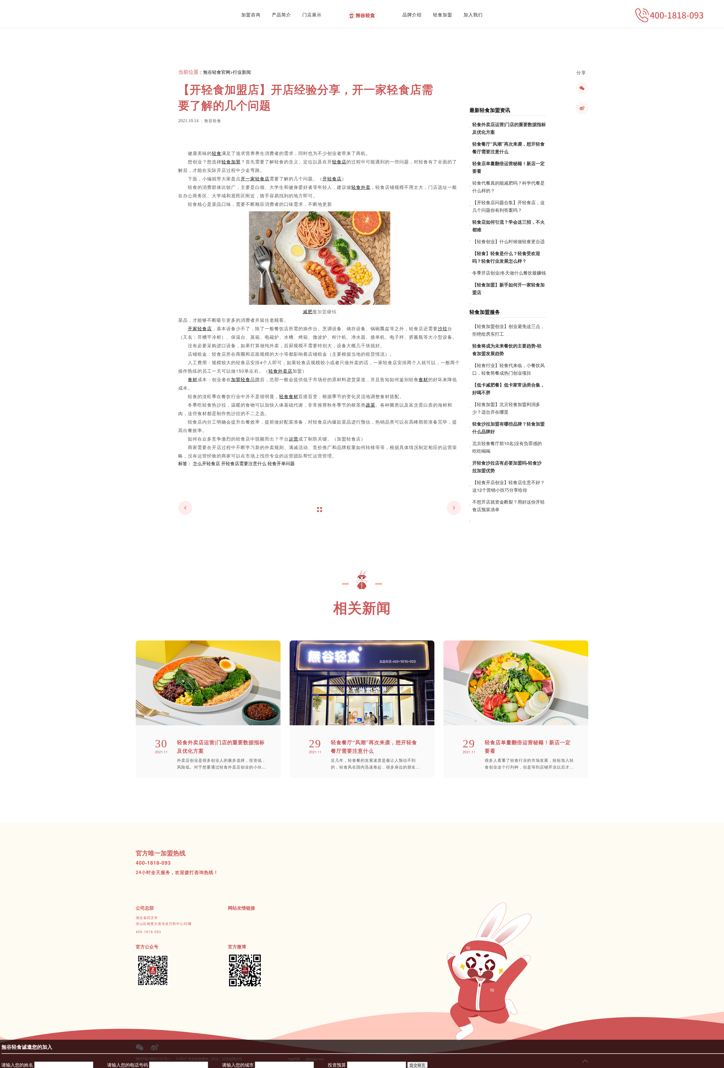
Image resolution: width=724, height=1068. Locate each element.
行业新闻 (242, 72)
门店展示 (312, 14)
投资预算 (337, 1064)
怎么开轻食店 (206, 463)
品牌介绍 (412, 14)
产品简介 (281, 14)
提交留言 (417, 1065)
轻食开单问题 (281, 463)
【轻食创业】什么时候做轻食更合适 (508, 241)
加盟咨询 (250, 14)
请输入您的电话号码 (127, 1064)
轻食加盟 (442, 14)
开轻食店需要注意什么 (243, 463)
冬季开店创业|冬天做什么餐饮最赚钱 (509, 272)
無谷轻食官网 (216, 72)
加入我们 (473, 14)
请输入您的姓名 (17, 1064)
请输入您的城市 (238, 1064)
